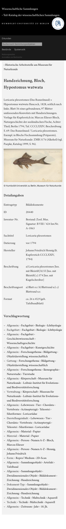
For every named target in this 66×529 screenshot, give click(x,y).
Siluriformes (14, 413)
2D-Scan (41, 458)
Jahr (36, 506)
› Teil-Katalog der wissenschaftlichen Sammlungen (30, 15)
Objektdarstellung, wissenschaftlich (27, 356)
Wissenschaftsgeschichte (21, 343)
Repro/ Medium (25, 458)
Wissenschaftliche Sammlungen (20, 8)
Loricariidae (30, 413)
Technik (25, 497)
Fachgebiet (27, 325)
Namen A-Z (38, 440)
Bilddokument (47, 475)
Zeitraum (26, 506)
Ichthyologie (54, 325)
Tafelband (12, 466)
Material (26, 431)
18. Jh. (44, 506)
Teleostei (45, 409)
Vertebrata (13, 409)
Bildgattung (50, 352)
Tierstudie (29, 374)
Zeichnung (13, 480)
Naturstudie (14, 374)
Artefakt (48, 462)
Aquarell (52, 497)
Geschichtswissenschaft (20, 338)
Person (25, 440)
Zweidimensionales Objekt (22, 475)
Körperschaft (28, 378)
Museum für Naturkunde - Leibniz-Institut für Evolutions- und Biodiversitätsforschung (33, 382)
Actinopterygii (29, 409)
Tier (38, 405)
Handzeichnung (30, 480)
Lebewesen (27, 405)
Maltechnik (38, 497)
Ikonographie (51, 369)
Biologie (40, 325)
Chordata (48, 405)
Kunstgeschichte (45, 347)
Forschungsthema (31, 352)
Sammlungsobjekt (31, 462)
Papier (37, 431)
